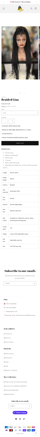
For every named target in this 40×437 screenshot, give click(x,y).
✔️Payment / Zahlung (10, 370)
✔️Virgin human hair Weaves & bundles (15, 382)
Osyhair (22, 433)
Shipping (3, 106)
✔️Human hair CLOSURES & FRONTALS (15, 386)
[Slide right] (24, 93)
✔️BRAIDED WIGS (9, 394)
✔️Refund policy (9, 353)
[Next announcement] (37, 2)
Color (2, 109)
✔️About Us (7, 338)
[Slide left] (16, 93)
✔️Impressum (8, 358)
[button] (4, 9)
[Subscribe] (34, 283)
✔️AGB (6, 366)
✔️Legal (6, 362)
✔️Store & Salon (8, 342)
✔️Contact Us (8, 334)
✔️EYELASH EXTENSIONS (11, 390)
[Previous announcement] (3, 2)
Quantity (3, 117)
